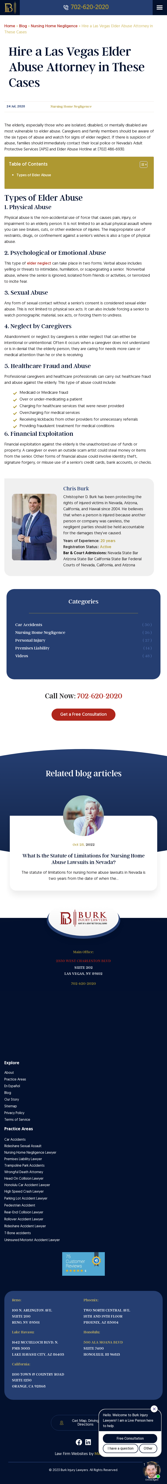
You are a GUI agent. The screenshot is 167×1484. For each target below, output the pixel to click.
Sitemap (10, 1106)
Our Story (11, 1099)
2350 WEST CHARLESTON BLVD (83, 961)
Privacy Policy (14, 1113)
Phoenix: (91, 1300)
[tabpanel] (83, 853)
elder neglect (39, 264)
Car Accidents (15, 1140)
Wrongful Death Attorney (23, 1172)
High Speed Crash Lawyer (24, 1191)
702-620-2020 (99, 696)
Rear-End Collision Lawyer (23, 1212)
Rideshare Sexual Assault (23, 1146)
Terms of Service (17, 1120)
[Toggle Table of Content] (141, 164)
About (9, 1073)
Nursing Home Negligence (54, 26)
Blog (23, 26)
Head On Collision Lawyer (23, 1178)
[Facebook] (79, 1442)
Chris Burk (76, 489)
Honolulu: (92, 1332)
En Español (12, 1086)
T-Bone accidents (17, 1233)
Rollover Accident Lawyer (23, 1219)
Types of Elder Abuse (34, 175)
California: (21, 1364)
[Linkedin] (88, 1442)
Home (9, 26)
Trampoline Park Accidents (24, 1165)
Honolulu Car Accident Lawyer (27, 1185)
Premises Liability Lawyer (23, 1159)
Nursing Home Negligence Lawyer (30, 1153)
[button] (160, 8)
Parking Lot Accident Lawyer (25, 1198)
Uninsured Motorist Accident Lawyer (32, 1240)
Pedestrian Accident (19, 1205)
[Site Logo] (12, 8)
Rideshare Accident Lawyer (25, 1226)
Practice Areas (15, 1079)
